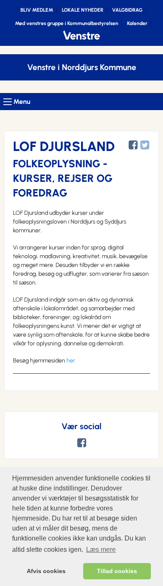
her (70, 360)
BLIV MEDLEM (36, 10)
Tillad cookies (117, 571)
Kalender (137, 23)
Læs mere (101, 549)
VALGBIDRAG (127, 10)
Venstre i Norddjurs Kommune (81, 67)
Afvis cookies (46, 571)
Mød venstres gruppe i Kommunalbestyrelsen (66, 23)
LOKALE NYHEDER (82, 10)
